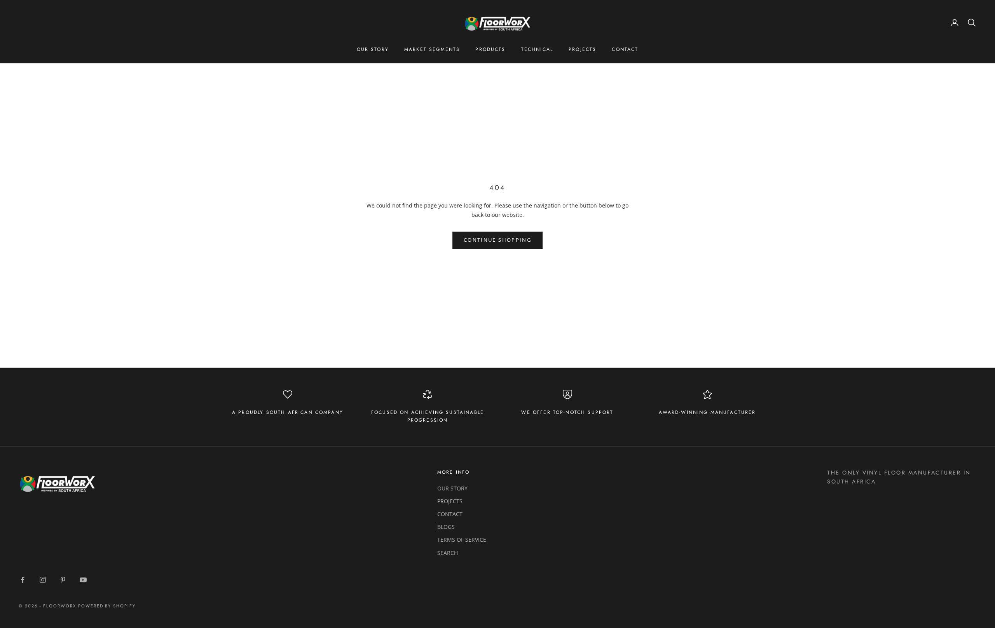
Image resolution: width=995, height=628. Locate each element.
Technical (537, 49)
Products (490, 49)
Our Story (373, 49)
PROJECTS (450, 501)
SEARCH (447, 552)
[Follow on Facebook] (22, 580)
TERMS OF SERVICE (461, 539)
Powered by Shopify (107, 606)
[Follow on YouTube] (83, 580)
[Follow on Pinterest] (63, 580)
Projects (582, 49)
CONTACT (450, 514)
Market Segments (432, 49)
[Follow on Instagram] (43, 580)
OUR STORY (452, 488)
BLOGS (446, 526)
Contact (625, 49)
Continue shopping (497, 239)
